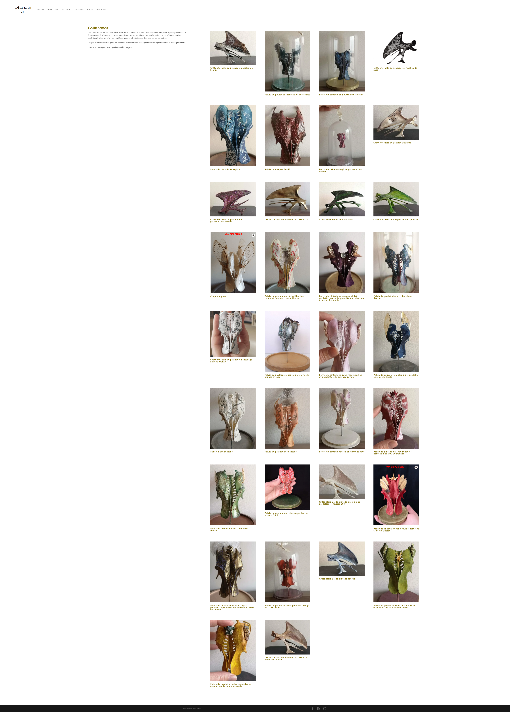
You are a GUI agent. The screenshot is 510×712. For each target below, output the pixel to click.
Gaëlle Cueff (52, 9)
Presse (90, 9)
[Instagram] (324, 708)
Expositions (79, 9)
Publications (100, 9)
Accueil (40, 9)
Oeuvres (64, 9)
